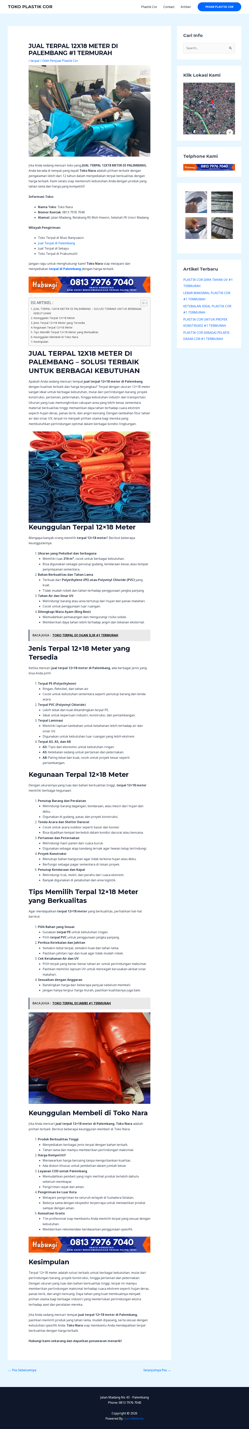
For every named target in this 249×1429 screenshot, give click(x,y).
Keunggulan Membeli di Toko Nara (55, 337)
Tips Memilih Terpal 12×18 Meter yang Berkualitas (65, 332)
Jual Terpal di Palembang (56, 243)
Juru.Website (134, 1418)
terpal (35, 61)
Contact (168, 7)
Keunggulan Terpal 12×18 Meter (54, 318)
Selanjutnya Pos (157, 1370)
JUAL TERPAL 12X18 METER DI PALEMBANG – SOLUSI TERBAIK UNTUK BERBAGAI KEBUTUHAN (87, 311)
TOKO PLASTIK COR (30, 6)
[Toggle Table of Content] (142, 303)
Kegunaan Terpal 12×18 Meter (53, 327)
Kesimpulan (40, 341)
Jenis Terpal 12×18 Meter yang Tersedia (59, 323)
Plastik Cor (149, 7)
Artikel (186, 7)
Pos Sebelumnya (22, 1370)
